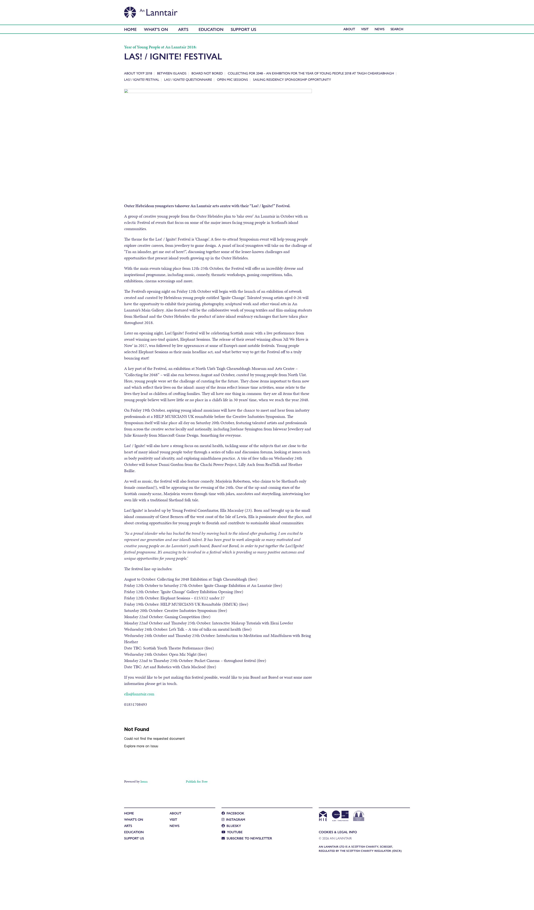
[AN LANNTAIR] (151, 11)
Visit (365, 28)
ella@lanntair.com (139, 694)
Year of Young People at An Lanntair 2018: (160, 47)
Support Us (243, 29)
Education (211, 29)
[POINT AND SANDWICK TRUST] (358, 816)
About (349, 28)
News (379, 28)
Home (130, 29)
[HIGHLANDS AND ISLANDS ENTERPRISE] (323, 816)
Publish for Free (197, 781)
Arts (183, 29)
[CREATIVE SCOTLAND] (340, 816)
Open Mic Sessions (232, 79)
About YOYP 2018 (138, 73)
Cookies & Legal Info (338, 831)
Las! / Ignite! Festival (141, 79)
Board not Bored (207, 73)
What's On (156, 29)
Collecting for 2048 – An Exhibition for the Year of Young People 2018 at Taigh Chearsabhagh (311, 73)
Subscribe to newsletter (249, 838)
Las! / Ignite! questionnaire (188, 79)
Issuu (144, 781)
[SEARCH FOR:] (397, 28)
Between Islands (171, 73)
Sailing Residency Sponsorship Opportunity (292, 79)
